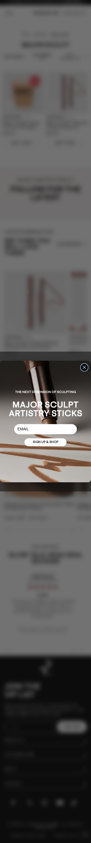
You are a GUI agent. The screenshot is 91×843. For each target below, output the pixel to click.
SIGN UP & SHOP (46, 442)
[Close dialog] (84, 367)
